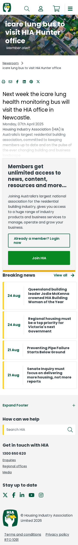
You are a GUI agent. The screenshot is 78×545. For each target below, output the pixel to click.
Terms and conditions (22, 534)
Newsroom (11, 63)
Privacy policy (57, 534)
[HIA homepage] (7, 7)
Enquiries (9, 460)
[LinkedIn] (24, 494)
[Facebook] (15, 494)
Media (7, 472)
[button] (41, 9)
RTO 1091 (11, 539)
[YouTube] (33, 494)
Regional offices (15, 466)
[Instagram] (43, 494)
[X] (7, 494)
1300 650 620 (14, 453)
